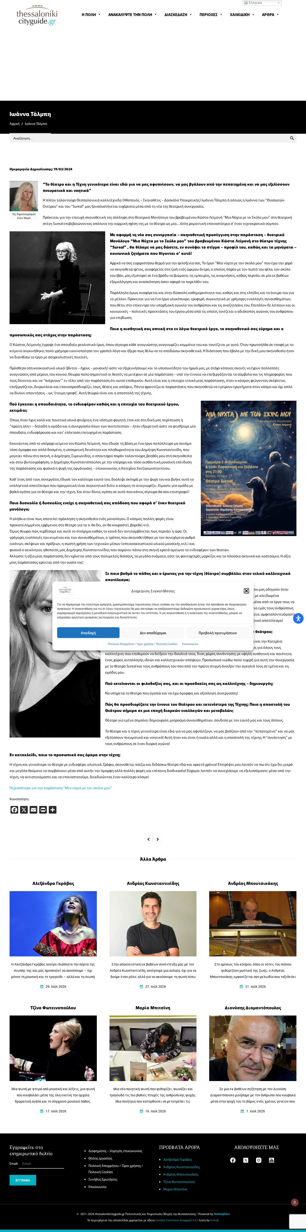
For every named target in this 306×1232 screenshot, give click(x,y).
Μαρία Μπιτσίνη (175, 1189)
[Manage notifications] (295, 1202)
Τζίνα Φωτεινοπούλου (179, 1181)
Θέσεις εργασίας (100, 1158)
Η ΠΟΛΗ (89, 14)
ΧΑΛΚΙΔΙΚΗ (240, 14)
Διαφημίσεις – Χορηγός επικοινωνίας (115, 1150)
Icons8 (214, 1220)
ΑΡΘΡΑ (268, 14)
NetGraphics (222, 1214)
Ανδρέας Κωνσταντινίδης (181, 1166)
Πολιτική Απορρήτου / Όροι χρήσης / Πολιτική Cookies (142, 644)
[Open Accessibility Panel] (298, 618)
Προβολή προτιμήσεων (218, 632)
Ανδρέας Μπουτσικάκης (180, 1174)
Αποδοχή (88, 632)
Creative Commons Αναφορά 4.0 (176, 1220)
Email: (14, 1163)
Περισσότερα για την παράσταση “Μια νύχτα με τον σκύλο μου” (61, 787)
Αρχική (15, 123)
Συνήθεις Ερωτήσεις (102, 1179)
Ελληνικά (255, 3)
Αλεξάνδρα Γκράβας (177, 1159)
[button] (246, 590)
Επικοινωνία (190, 644)
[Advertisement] (153, 64)
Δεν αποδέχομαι (153, 632)
